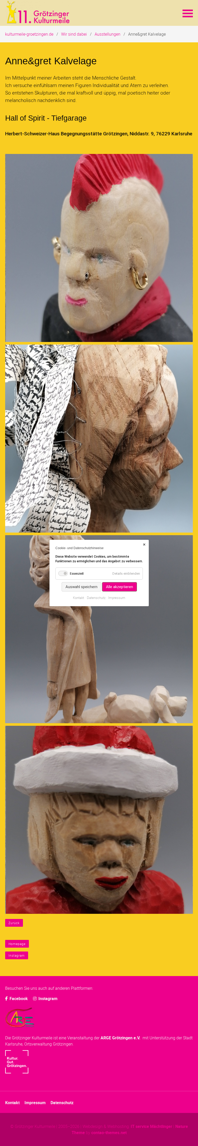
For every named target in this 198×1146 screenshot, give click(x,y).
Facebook (18, 998)
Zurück (14, 923)
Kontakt (12, 1102)
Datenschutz (62, 1102)
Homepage (17, 944)
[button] (188, 13)
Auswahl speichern (81, 586)
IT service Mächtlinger (151, 1126)
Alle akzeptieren (119, 586)
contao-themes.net (109, 1132)
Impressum (35, 1102)
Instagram (17, 955)
